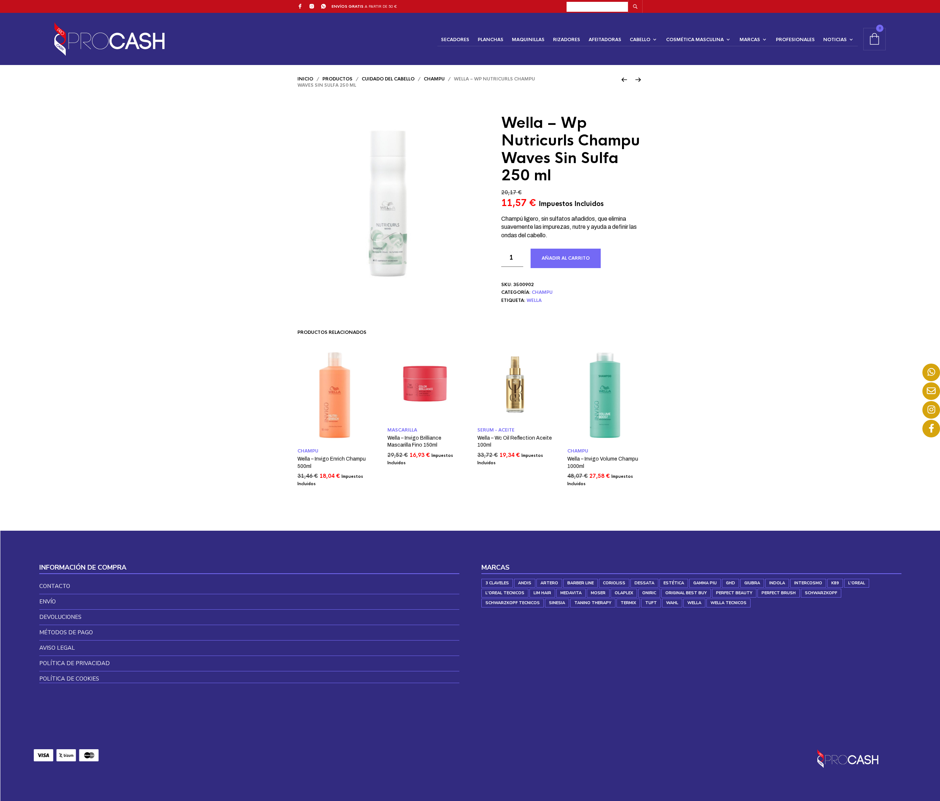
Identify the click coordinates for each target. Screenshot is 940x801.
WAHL (672, 603)
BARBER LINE (580, 583)
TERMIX (628, 603)
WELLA (534, 300)
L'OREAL (856, 583)
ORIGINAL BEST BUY (686, 593)
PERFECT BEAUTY (734, 593)
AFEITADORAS (605, 40)
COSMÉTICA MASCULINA (695, 40)
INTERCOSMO (808, 583)
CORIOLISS (614, 583)
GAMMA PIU (705, 583)
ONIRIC (649, 593)
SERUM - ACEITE (495, 430)
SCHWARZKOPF (821, 593)
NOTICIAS (835, 40)
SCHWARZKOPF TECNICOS (512, 603)
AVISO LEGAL (57, 648)
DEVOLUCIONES (60, 617)
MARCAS (750, 40)
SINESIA (557, 603)
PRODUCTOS (337, 79)
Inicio (305, 79)
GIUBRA (752, 583)
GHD (730, 583)
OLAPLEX (624, 593)
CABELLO (640, 40)
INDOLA (777, 583)
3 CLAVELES (497, 583)
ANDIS (524, 583)
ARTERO (549, 583)
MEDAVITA (571, 593)
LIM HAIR (542, 593)
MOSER (598, 593)
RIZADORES (566, 40)
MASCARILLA (402, 430)
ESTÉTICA (674, 583)
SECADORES (455, 40)
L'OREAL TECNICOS (504, 593)
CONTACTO (54, 586)
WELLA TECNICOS (728, 603)
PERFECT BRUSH (779, 593)
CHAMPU (434, 79)
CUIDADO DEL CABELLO (388, 79)
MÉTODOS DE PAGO (66, 632)
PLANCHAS (490, 40)
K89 (835, 583)
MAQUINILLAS (528, 40)
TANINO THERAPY (592, 603)
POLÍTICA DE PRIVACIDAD (74, 663)
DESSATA (644, 583)
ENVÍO (47, 601)
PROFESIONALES (795, 40)
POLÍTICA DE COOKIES (69, 678)
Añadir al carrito (566, 258)
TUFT (651, 603)
